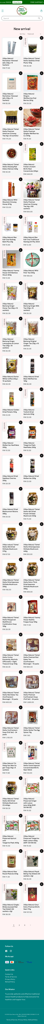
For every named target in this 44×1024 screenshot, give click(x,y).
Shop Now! (14, 2)
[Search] (39, 18)
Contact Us (9, 974)
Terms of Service (11, 977)
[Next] (30, 925)
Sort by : (23, 34)
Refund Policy (10, 982)
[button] (2, 11)
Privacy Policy (10, 979)
